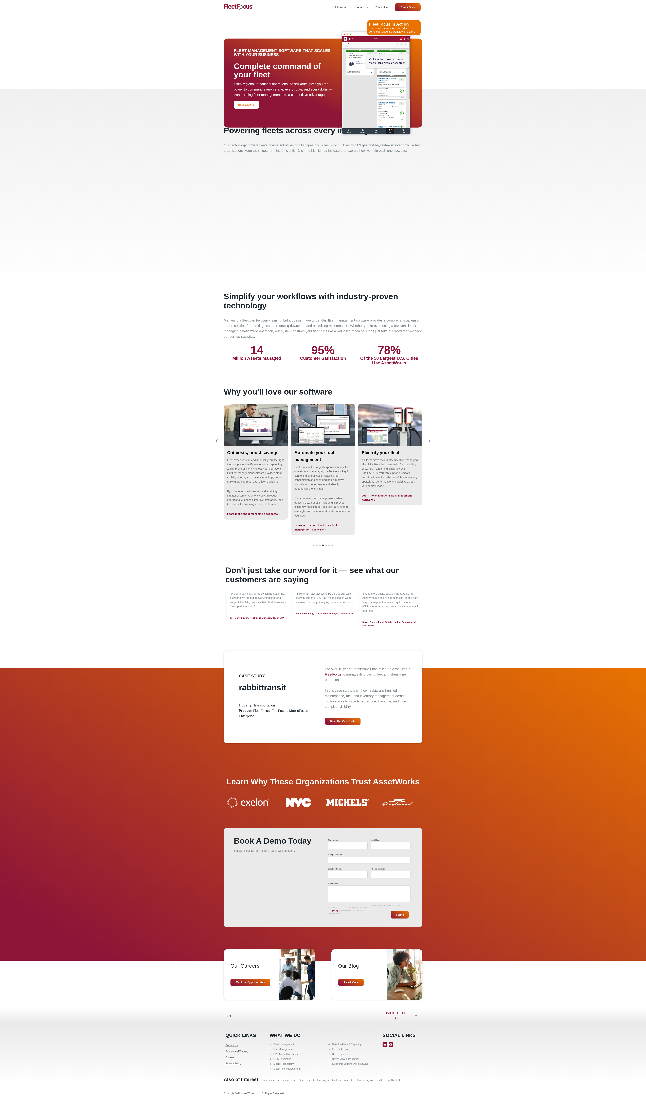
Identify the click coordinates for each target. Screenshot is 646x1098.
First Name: (333, 840)
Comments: (333, 883)
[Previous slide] (217, 441)
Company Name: (335, 855)
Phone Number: (378, 869)
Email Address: (335, 869)
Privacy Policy (233, 1063)
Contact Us (231, 1045)
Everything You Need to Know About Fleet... (381, 1080)
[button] (314, 545)
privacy (335, 911)
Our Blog (348, 966)
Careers (229, 1057)
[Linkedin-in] (385, 1044)
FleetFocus (333, 674)
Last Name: (376, 840)
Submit (400, 914)
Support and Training (236, 1051)
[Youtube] (391, 1044)
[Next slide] (428, 441)
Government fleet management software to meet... (326, 1080)
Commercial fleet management (278, 1080)
